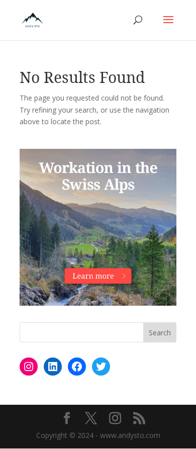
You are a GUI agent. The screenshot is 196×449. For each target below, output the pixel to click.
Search (160, 332)
